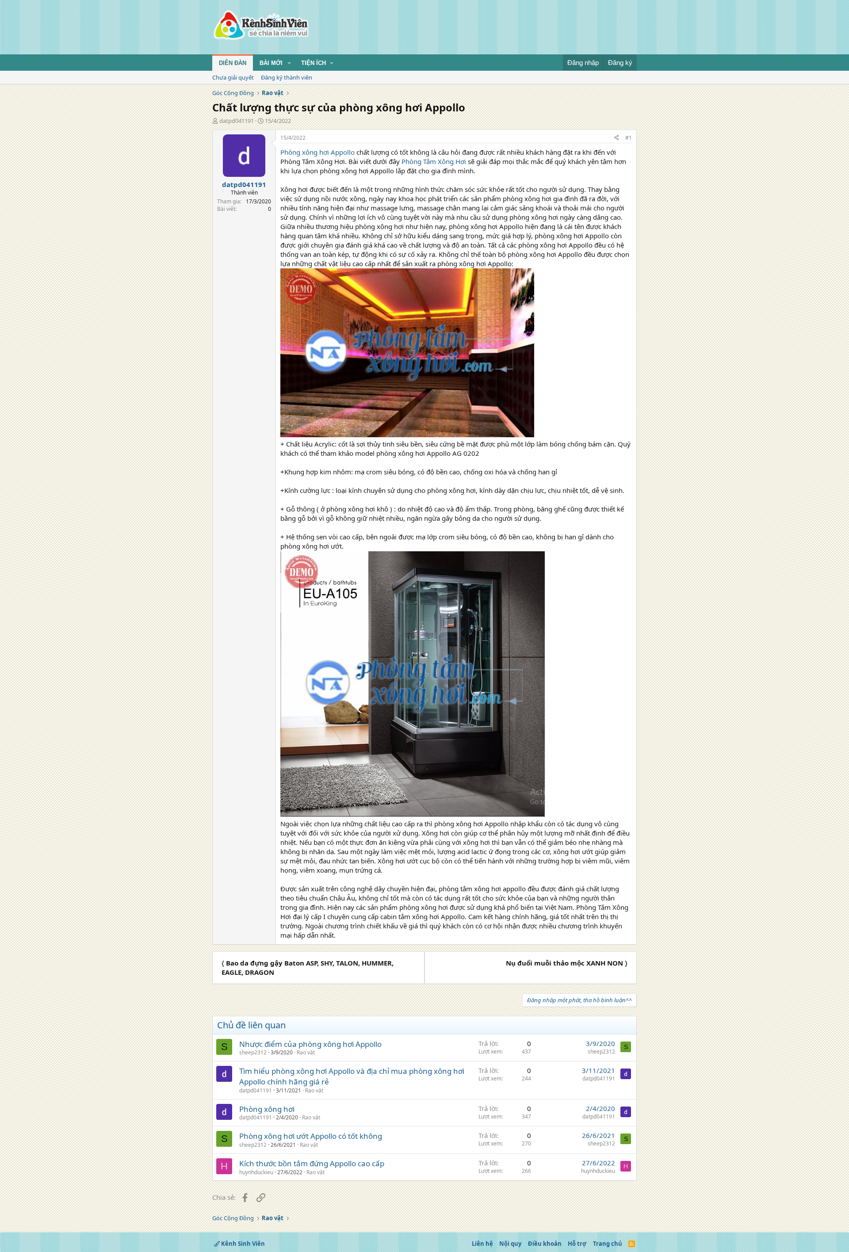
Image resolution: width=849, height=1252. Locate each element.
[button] (289, 63)
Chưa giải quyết (233, 77)
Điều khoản (545, 1244)
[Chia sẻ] (616, 138)
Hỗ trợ (577, 1244)
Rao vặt (306, 1052)
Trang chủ (607, 1244)
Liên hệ (482, 1244)
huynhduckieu (256, 1172)
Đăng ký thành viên (286, 77)
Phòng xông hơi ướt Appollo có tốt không (310, 1136)
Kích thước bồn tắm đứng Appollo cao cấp (311, 1163)
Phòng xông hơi (266, 1109)
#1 (628, 137)
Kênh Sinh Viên (242, 1244)
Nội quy (510, 1244)
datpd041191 (236, 121)
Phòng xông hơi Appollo (317, 152)
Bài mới (271, 63)
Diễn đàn (232, 63)
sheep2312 (253, 1052)
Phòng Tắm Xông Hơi (434, 161)
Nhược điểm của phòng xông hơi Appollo (310, 1044)
